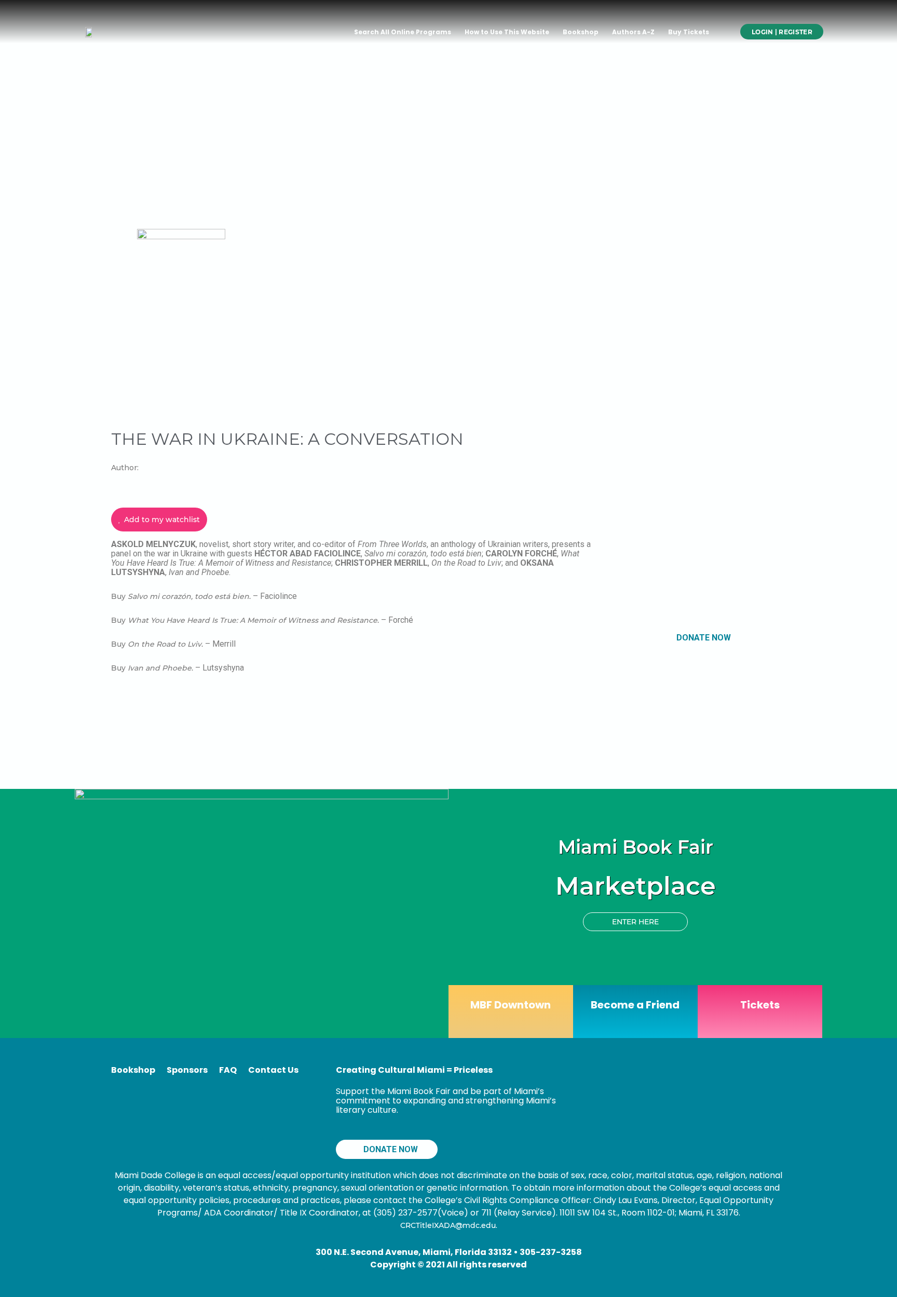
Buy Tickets (688, 32)
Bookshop (581, 32)
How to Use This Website (507, 32)
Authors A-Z (633, 32)
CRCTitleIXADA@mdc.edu (448, 1225)
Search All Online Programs (402, 32)
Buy (119, 596)
